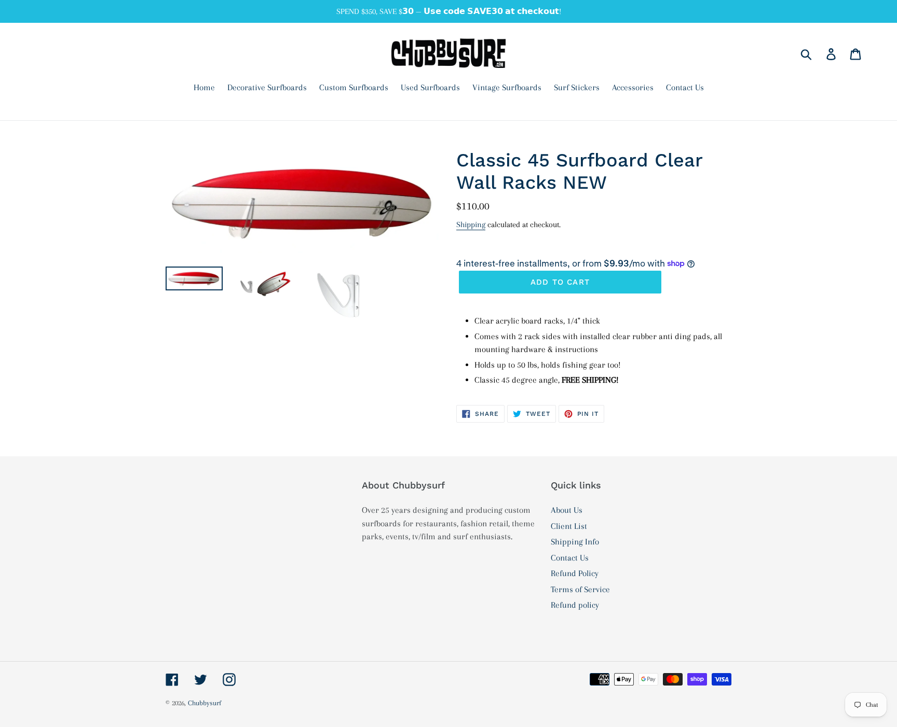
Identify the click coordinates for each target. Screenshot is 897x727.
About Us (566, 510)
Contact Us (570, 558)
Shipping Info (575, 542)
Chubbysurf (204, 703)
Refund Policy (575, 573)
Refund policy (575, 605)
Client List (569, 526)
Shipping (470, 224)
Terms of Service (580, 589)
